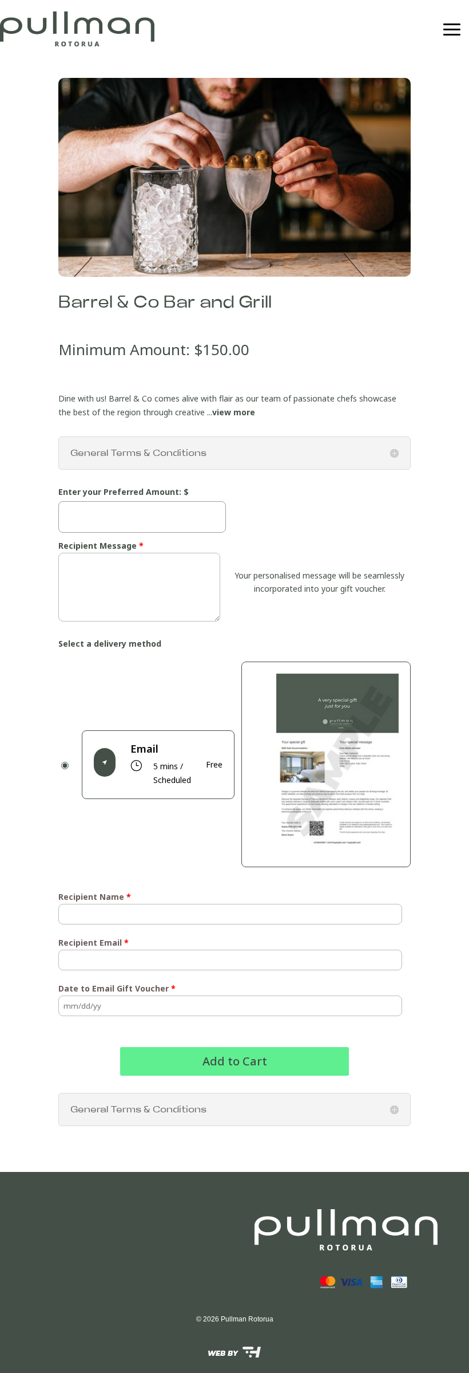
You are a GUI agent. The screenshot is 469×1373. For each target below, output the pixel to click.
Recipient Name (94, 896)
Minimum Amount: (126, 349)
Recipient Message (101, 545)
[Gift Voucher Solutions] (234, 1351)
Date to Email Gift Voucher (117, 988)
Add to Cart (234, 1061)
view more (233, 412)
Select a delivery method (109, 643)
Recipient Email (93, 942)
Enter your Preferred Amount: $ (123, 491)
